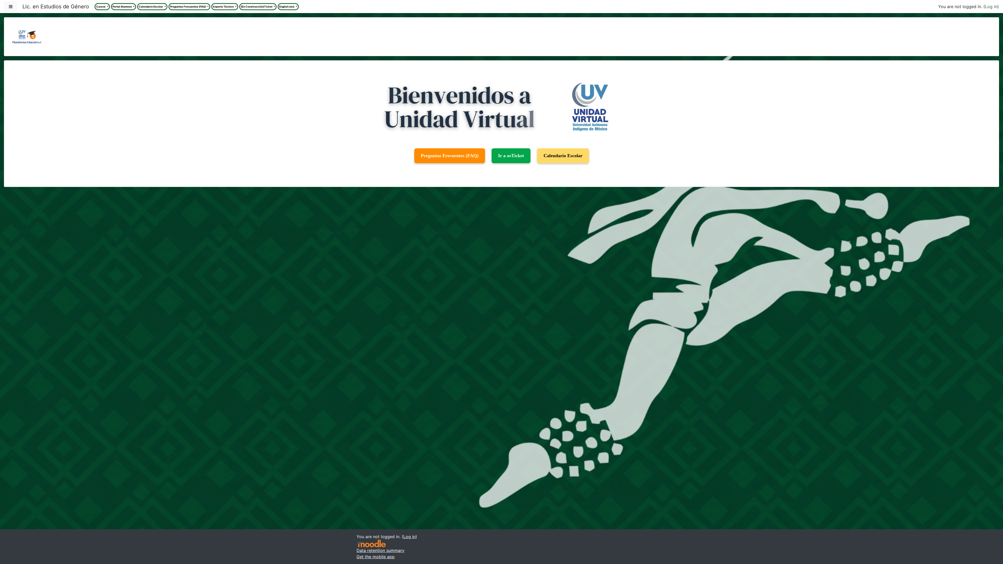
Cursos (101, 6)
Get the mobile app (376, 556)
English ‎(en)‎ (287, 6)
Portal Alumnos (122, 6)
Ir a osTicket (511, 155)
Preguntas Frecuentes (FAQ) (188, 6)
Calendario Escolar (151, 6)
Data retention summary (380, 550)
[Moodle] (371, 543)
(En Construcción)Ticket (257, 6)
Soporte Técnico (223, 6)
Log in (991, 6)
